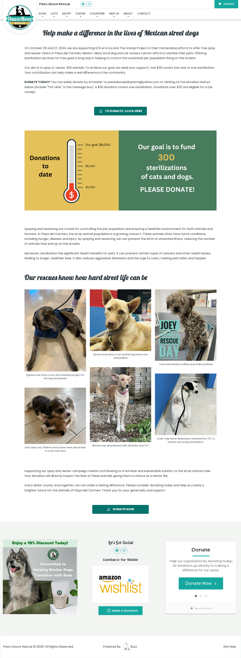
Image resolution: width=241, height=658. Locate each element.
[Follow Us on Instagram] (89, 4)
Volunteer (97, 13)
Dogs (42, 13)
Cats (54, 13)
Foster (80, 13)
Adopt (66, 13)
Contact (144, 13)
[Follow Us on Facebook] (83, 4)
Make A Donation (124, 610)
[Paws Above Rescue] (19, 17)
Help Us (114, 13)
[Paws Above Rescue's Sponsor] (40, 576)
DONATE (228, 4)
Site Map (229, 646)
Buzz (133, 646)
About (128, 13)
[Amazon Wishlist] (120, 584)
